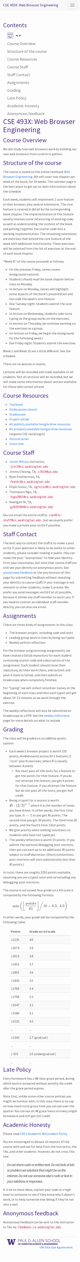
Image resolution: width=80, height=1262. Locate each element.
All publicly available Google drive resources (40, 424)
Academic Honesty (23, 105)
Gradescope (17, 414)
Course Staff (17, 66)
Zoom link (16, 444)
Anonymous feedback (26, 113)
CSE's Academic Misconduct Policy (43, 1134)
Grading (14, 90)
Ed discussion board (23, 409)
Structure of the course (27, 51)
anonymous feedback (18, 572)
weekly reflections (57, 715)
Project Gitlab (19, 419)
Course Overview (21, 43)
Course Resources (22, 59)
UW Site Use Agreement (56, 1247)
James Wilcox (18, 461)
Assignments (18, 82)
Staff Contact (18, 74)
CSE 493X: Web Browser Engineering (30, 5)
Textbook (16, 404)
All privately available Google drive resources (40, 429)
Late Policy (16, 97)
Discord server (19, 439)
